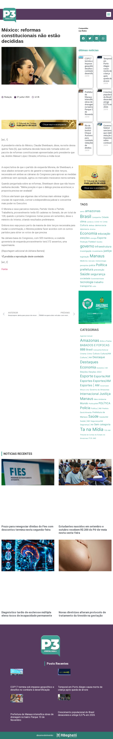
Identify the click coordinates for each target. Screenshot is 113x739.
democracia (100, 225)
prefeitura (86, 269)
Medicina (84, 261)
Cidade (105, 217)
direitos (92, 229)
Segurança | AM (86, 425)
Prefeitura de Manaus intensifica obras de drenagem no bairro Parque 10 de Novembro (32, 717)
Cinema (83, 354)
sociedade (85, 278)
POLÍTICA (104, 403)
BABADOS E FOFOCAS (94, 345)
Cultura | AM (86, 357)
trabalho (98, 282)
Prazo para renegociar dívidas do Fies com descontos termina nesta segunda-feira (27, 528)
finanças (84, 242)
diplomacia (84, 229)
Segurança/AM (96, 421)
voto (94, 286)
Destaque (99, 357)
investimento (97, 251)
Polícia (85, 408)
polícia (92, 265)
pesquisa (84, 265)
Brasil (85, 216)
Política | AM (96, 408)
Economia (88, 233)
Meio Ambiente (100, 399)
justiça (108, 250)
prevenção (99, 269)
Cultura (84, 225)
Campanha (96, 217)
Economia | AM (102, 368)
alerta (82, 211)
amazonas (92, 211)
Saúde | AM (85, 421)
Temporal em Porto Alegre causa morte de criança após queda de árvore (80, 688)
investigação (86, 251)
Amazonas (89, 340)
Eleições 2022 (95, 372)
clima (83, 221)
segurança (97, 274)
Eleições (84, 372)
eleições (85, 237)
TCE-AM (107, 430)
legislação (84, 256)
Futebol (92, 241)
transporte (86, 286)
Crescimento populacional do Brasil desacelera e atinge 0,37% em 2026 (76, 713)
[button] (108, 14)
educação (104, 233)
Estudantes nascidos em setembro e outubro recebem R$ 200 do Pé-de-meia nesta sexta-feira (83, 529)
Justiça (105, 394)
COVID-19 (98, 222)
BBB (82, 349)
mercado (91, 261)
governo (87, 246)
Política (101, 265)
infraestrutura (103, 246)
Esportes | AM (89, 385)
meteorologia (100, 261)
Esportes (86, 381)
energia (93, 238)
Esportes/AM (102, 381)
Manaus (97, 256)
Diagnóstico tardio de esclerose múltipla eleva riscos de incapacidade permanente (26, 614)
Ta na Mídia (91, 429)
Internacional (89, 394)
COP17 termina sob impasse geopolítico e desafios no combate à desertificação (91, 66)
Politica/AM (93, 404)
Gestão (99, 242)
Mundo (84, 403)
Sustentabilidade (97, 279)
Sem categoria (102, 424)
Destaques (89, 362)
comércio (90, 222)
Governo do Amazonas (99, 390)
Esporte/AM (102, 376)
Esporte (101, 237)
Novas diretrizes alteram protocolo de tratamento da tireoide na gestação (82, 614)
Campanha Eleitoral (100, 350)
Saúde (85, 274)
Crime (105, 222)
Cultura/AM (105, 353)
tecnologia (86, 282)
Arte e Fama (106, 341)
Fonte (4, 269)
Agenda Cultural (86, 336)
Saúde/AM (103, 417)
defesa (91, 225)
